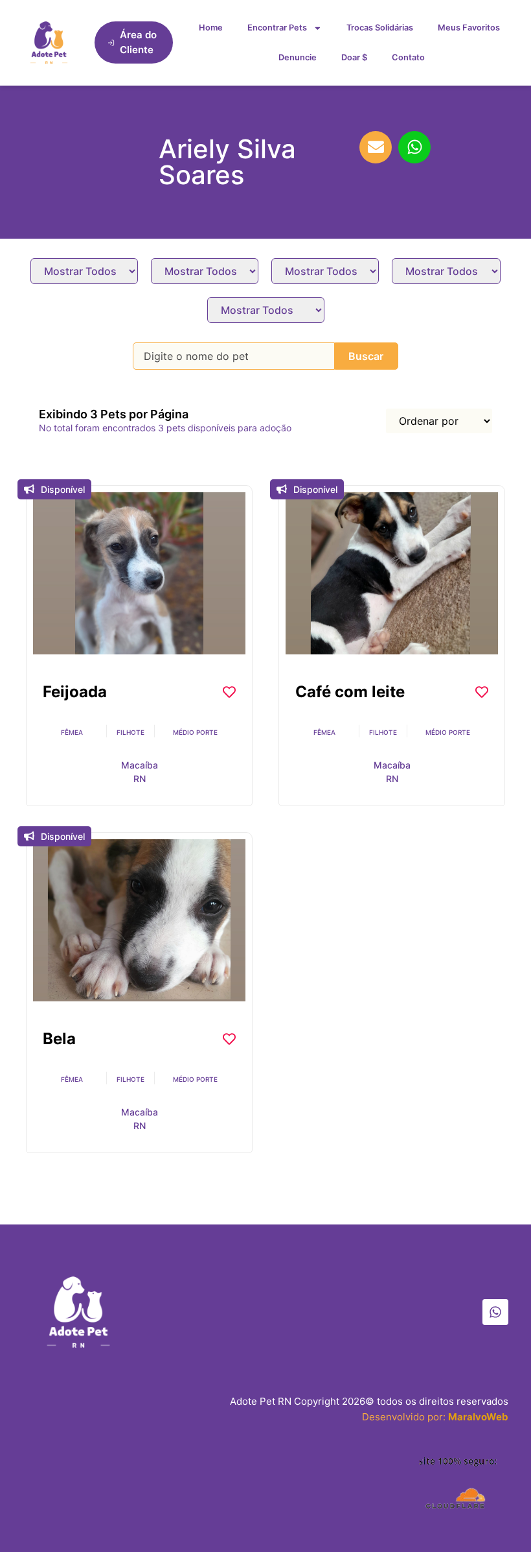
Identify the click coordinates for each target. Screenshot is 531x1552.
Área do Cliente (138, 42)
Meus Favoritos (469, 27)
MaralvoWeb (478, 1417)
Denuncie (297, 57)
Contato (408, 57)
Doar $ (354, 57)
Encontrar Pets (277, 27)
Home (211, 27)
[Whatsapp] (495, 1312)
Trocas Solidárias (379, 27)
